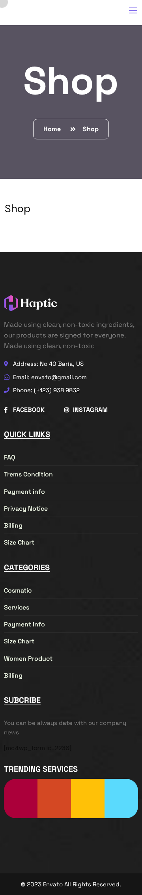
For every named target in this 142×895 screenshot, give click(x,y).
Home (53, 129)
